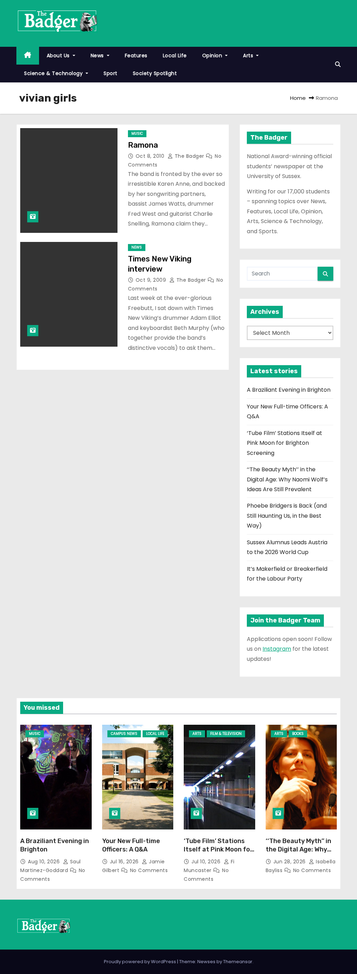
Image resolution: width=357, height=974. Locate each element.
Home (298, 98)
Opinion (213, 55)
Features (136, 55)
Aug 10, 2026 (44, 861)
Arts (249, 55)
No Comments (149, 870)
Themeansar (237, 961)
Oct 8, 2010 (151, 156)
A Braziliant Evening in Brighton (289, 390)
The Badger (189, 156)
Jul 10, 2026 (206, 861)
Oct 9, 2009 (152, 279)
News (98, 55)
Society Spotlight (155, 73)
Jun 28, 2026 (290, 861)
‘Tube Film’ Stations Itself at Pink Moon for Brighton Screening (284, 443)
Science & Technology (54, 73)
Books (298, 733)
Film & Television (226, 733)
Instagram (277, 649)
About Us (59, 55)
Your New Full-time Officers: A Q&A (131, 845)
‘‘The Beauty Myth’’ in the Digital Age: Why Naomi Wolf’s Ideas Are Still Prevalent (287, 479)
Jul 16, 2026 (125, 861)
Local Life (175, 55)
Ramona (143, 145)
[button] (338, 64)
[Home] (27, 56)
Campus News (124, 733)
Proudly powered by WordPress (140, 961)
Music (137, 133)
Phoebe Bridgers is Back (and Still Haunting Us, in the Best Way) (287, 516)
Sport (110, 73)
